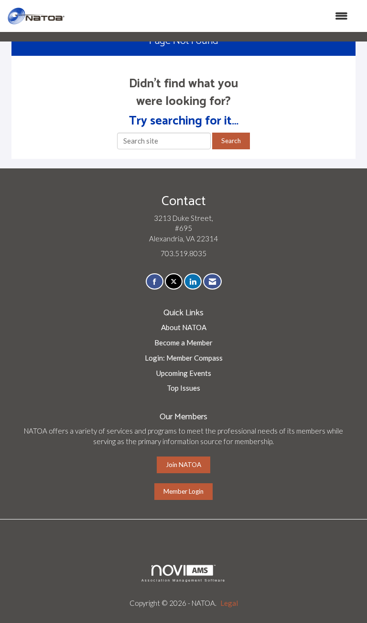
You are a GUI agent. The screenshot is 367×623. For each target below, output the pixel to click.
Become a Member (183, 342)
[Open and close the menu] (211, 16)
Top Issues (183, 388)
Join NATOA (183, 464)
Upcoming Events (183, 373)
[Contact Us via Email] (212, 281)
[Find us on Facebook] (154, 281)
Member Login (183, 491)
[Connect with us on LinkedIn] (193, 281)
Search (231, 141)
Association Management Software (183, 580)
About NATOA (183, 327)
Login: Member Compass (184, 357)
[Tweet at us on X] (174, 281)
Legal (229, 603)
